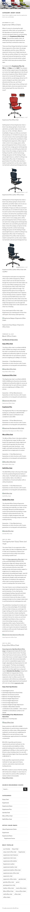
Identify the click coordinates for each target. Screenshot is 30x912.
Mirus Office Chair (7, 434)
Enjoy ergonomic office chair (16, 559)
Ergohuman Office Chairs (11, 25)
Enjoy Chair (5, 799)
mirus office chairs (21, 891)
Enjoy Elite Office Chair (10, 645)
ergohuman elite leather (10, 861)
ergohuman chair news (9, 858)
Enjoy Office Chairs (7, 778)
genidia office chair (8, 882)
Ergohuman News (7, 806)
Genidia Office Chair (8, 499)
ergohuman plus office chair (11, 873)
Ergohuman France (9, 838)
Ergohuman (5, 803)
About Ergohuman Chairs (9, 829)
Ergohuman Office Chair (9, 375)
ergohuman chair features (10, 855)
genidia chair (22, 879)
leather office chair (8, 888)
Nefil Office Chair (7, 468)
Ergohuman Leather (9, 864)
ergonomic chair (19, 683)
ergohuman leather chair (10, 867)
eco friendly (6, 849)
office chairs (6, 897)
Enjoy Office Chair (7, 343)
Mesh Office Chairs (9, 336)
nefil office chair (7, 894)
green (17, 882)
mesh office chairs (21, 888)
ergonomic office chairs (10, 879)
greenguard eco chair (9, 885)
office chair (17, 894)
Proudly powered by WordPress (10, 908)
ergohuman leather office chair (12, 870)
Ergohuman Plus (7, 407)
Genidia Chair (6, 812)
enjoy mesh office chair (9, 852)
